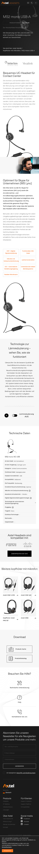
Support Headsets (26, 801)
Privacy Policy (27, 835)
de (35, 3)
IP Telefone (6, 804)
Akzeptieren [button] (7, 850)
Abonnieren (19, 766)
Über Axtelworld (8, 818)
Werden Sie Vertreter (9, 824)
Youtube (26, 821)
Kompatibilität (25, 807)
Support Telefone (26, 804)
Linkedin (26, 824)
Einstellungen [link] (7, 847)
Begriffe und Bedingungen (26, 773)
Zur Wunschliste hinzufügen (13, 27)
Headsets (6, 801)
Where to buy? (7, 821)
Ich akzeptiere (20, 773)
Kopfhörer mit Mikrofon (11, 50)
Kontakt (5, 827)
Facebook (27, 818)
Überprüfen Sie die (19, 554)
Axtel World (17, 48)
